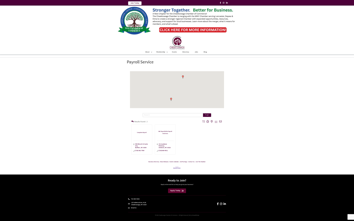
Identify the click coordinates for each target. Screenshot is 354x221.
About (147, 52)
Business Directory (154, 162)
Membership (160, 52)
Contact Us (191, 162)
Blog (205, 52)
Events (174, 52)
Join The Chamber (200, 162)
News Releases (164, 162)
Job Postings (183, 162)
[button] (183, 76)
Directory (185, 52)
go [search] (208, 115)
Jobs (196, 52)
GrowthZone (195, 215)
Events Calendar (174, 162)
